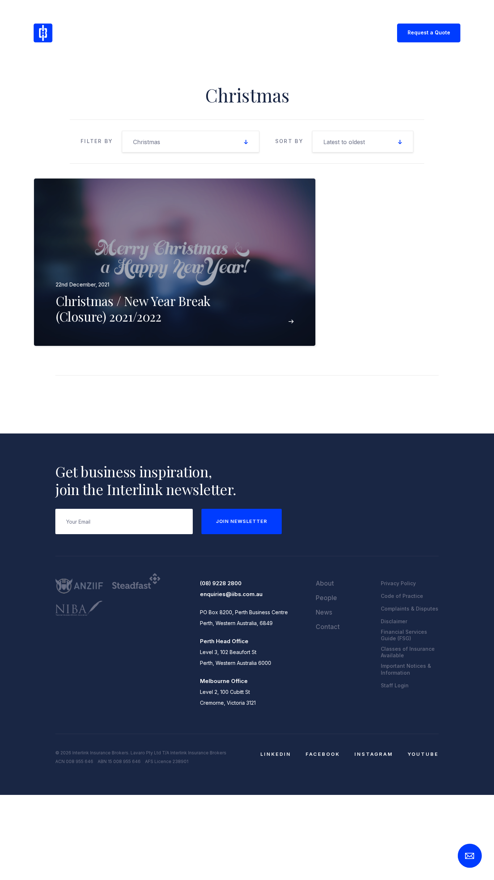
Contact (298, 32)
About (168, 32)
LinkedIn (275, 754)
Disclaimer (394, 621)
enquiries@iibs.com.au (231, 594)
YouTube (423, 754)
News (324, 612)
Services (203, 32)
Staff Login (395, 685)
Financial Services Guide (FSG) (404, 635)
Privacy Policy (398, 583)
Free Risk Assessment (353, 32)
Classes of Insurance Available (408, 652)
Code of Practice (402, 596)
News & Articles (251, 32)
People (326, 598)
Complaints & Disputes (409, 608)
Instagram (373, 754)
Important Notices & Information (406, 669)
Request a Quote (429, 32)
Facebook (323, 754)
